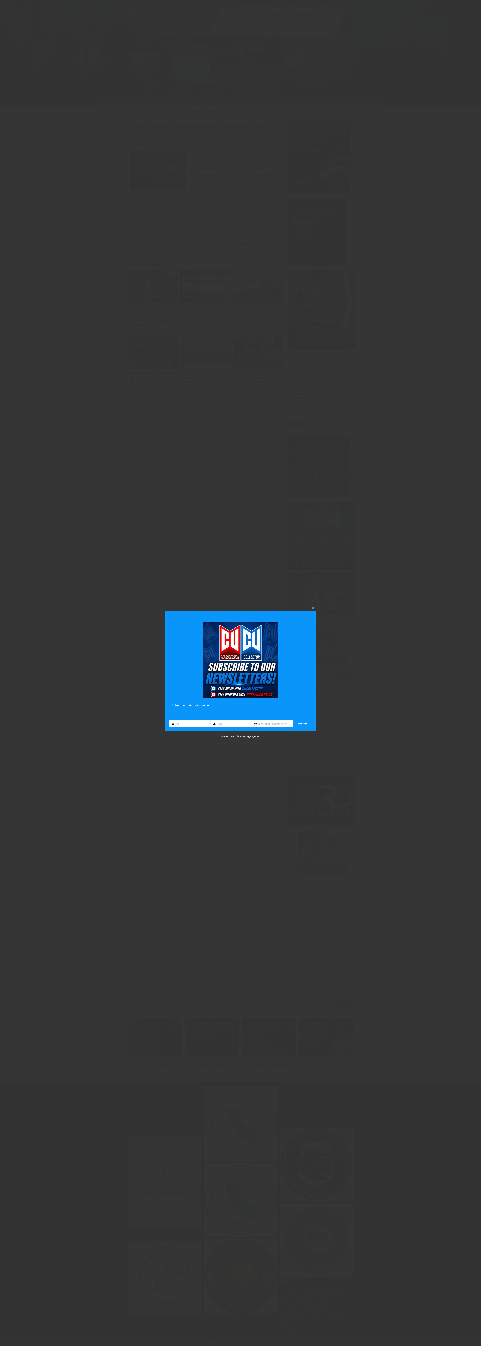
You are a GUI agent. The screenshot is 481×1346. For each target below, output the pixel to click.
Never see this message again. (240, 736)
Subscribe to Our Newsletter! (191, 705)
